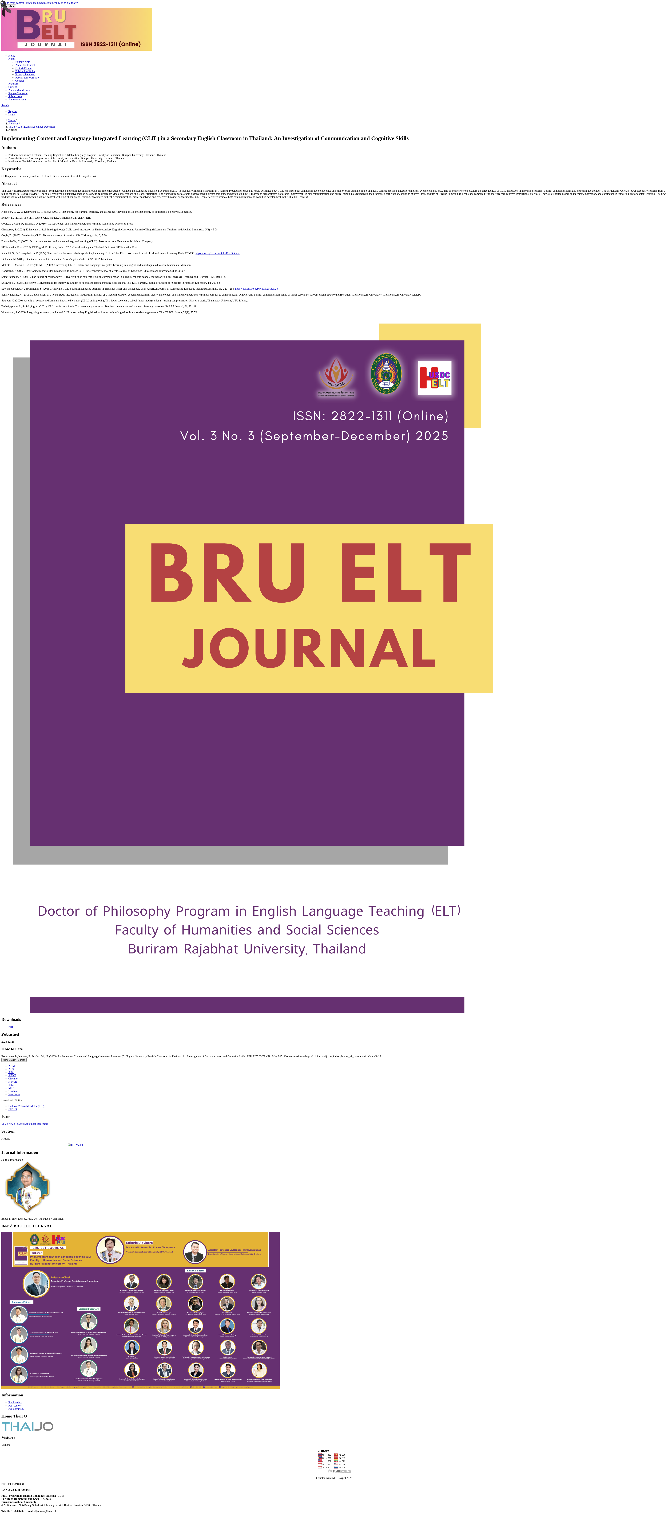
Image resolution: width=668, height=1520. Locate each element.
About (11, 58)
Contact (19, 80)
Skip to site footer (68, 2)
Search (5, 105)
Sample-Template (17, 93)
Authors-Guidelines (19, 90)
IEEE (11, 1084)
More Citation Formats (14, 1060)
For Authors (15, 1405)
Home (11, 55)
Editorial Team (23, 68)
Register (12, 111)
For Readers (15, 1402)
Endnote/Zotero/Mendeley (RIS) (26, 1106)
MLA (11, 1087)
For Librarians (16, 1408)
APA (11, 1072)
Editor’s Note (22, 61)
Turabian (13, 1091)
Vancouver (14, 1094)
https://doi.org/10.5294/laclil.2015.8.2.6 (257, 288)
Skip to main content (12, 2)
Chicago (13, 1078)
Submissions (15, 96)
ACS (11, 1069)
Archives (13, 83)
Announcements (17, 99)
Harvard (12, 1081)
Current (12, 86)
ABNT (12, 1075)
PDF (11, 1026)
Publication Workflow (27, 77)
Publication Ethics (25, 71)
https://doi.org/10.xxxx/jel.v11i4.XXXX (218, 253)
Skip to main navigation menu (41, 2)
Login (11, 114)
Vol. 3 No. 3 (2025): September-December (32, 126)
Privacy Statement (25, 74)
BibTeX (12, 1109)
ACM (11, 1066)
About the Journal (25, 65)
